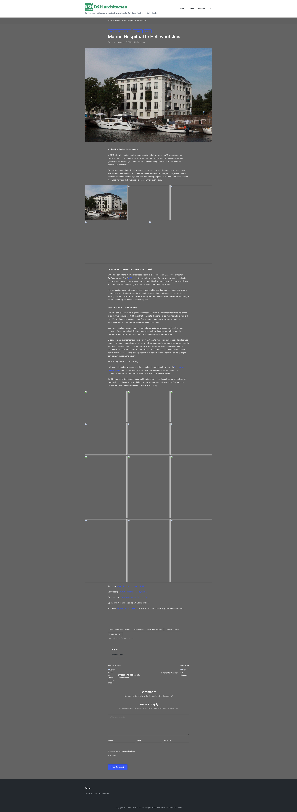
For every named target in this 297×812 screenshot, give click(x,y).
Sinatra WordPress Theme (171, 807)
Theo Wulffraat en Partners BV (133, 597)
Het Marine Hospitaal (154, 630)
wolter (115, 649)
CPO (130, 278)
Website (167, 740)
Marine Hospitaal (115, 634)
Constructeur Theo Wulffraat (119, 630)
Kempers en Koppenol (127, 608)
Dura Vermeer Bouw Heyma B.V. (133, 592)
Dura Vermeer (139, 630)
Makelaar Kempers (172, 630)
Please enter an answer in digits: (121, 751)
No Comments (139, 42)
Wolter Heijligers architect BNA (130, 586)
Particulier (137, 31)
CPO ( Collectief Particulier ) (119, 31)
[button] (117, 654)
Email (139, 740)
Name (110, 740)
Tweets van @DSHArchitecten (97, 793)
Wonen (147, 31)
